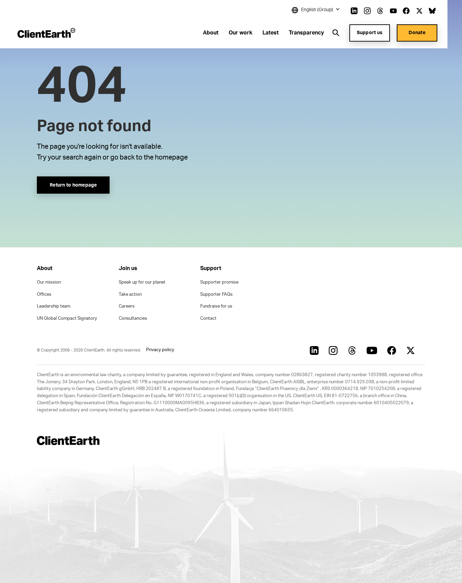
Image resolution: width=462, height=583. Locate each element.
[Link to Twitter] (419, 10)
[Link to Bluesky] (432, 10)
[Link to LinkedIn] (354, 10)
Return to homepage (73, 185)
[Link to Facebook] (406, 10)
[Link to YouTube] (393, 10)
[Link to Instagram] (367, 10)
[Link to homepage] (46, 32)
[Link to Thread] (380, 10)
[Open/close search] (335, 32)
